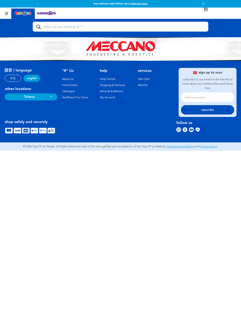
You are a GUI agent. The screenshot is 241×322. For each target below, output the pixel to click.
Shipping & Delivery (112, 85)
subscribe (207, 109)
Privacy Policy (208, 146)
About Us (67, 79)
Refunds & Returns (111, 91)
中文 (13, 78)
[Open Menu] (6, 13)
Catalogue (68, 91)
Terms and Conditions (180, 146)
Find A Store (70, 85)
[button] (203, 4)
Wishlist (143, 85)
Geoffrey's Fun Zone (75, 97)
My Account (107, 97)
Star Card (143, 79)
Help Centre (107, 79)
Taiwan (29, 97)
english (31, 78)
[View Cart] (205, 9)
